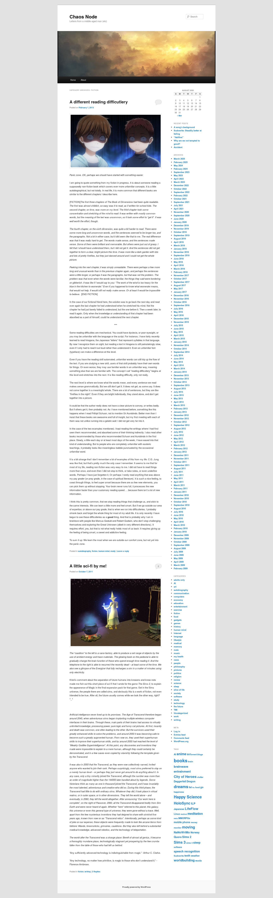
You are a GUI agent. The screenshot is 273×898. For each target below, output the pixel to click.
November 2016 (181, 298)
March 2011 (179, 485)
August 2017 (180, 285)
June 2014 (179, 358)
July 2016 (178, 308)
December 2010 (181, 495)
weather (195, 855)
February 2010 (181, 528)
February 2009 (181, 568)
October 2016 (180, 301)
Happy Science (188, 797)
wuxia (198, 860)
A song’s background (184, 127)
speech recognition (187, 851)
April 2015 (179, 335)
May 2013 (178, 398)
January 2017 (180, 291)
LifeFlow (191, 808)
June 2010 (179, 515)
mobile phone (182, 822)
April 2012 (179, 441)
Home (73, 79)
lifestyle (177, 639)
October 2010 (180, 501)
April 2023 (179, 178)
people (177, 663)
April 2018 (179, 265)
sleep (176, 686)
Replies (96, 871)
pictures (178, 669)
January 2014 (180, 371)
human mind (103, 551)
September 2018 (181, 255)
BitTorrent (192, 754)
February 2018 (181, 271)
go (201, 787)
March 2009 (179, 565)
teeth (187, 855)
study (112, 551)
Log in (177, 731)
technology (179, 703)
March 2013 (179, 405)
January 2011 (180, 491)
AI (175, 583)
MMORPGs (184, 818)
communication (181, 593)
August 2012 (180, 428)
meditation (195, 813)
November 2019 (181, 228)
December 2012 (181, 415)
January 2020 (180, 222)
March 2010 (179, 524)
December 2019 (181, 225)
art (175, 586)
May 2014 (178, 361)
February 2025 (181, 162)
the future (178, 706)
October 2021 (180, 198)
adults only (179, 579)
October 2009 (180, 541)
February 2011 (181, 488)
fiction (94, 551)
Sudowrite (179, 855)
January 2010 (180, 531)
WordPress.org (181, 741)
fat (190, 787)
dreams (181, 786)
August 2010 (180, 508)
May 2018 (178, 261)
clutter (200, 777)
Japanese (179, 809)
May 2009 (178, 558)
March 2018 (179, 268)
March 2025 (179, 158)
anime (181, 753)
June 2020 (179, 218)
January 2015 (180, 341)
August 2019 (180, 238)
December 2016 (181, 295)
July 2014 (178, 355)
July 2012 (178, 431)
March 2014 (179, 368)
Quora (178, 837)
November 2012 (181, 418)
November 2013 (181, 378)
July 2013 (178, 391)
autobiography (84, 551)
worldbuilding (184, 860)
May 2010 (178, 518)
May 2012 (178, 438)
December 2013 (181, 375)
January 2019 (180, 248)
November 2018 (181, 251)
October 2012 (180, 421)
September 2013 (181, 385)
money (194, 822)
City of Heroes (185, 776)
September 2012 (181, 425)
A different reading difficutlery (99, 102)
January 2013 (180, 411)
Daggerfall (180, 781)
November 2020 (181, 211)
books (180, 760)
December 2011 (181, 455)
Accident (178, 147)
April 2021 (179, 208)
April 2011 (179, 481)
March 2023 (179, 181)
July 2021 (178, 205)
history (177, 626)
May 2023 (178, 175)
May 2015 (178, 331)
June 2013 (179, 395)
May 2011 (178, 478)
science (177, 683)
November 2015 (181, 321)
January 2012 (180, 451)
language (178, 636)
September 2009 (181, 544)
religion (177, 676)
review (177, 679)
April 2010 (179, 521)
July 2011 (178, 471)
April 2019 (179, 242)
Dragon (191, 781)
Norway (195, 832)
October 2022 (180, 188)
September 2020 (181, 215)
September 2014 (181, 351)
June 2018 (179, 258)
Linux (177, 813)
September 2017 (181, 281)
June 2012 (179, 435)
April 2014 (179, 365)
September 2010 (181, 504)
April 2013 (179, 401)
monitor (177, 827)
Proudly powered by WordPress (136, 887)
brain (190, 761)
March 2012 (179, 445)
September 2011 (181, 465)
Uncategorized (181, 713)
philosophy (179, 666)
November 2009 (181, 538)
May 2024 (178, 165)
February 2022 (181, 195)
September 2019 (181, 235)
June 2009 (179, 554)
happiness (179, 791)
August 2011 (180, 468)
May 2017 (178, 288)
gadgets (178, 619)
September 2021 (181, 202)
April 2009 (179, 561)
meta (176, 649)
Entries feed (179, 734)
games (177, 623)
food (176, 616)
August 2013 (180, 388)
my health (178, 656)
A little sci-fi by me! (88, 566)
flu (193, 787)
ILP (193, 803)
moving (188, 827)
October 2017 (180, 278)
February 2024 (181, 168)
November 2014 (181, 345)
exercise (178, 609)
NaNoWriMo (182, 832)
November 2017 (181, 275)
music (177, 653)
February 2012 (181, 448)
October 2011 (180, 461)
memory (178, 646)
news (176, 659)
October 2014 (180, 348)
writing (88, 871)
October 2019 (180, 231)
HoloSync (182, 803)
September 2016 (181, 305)
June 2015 (179, 328)
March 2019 (179, 245)
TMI (175, 709)
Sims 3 (180, 842)
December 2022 (181, 185)
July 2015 (178, 325)
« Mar (179, 115)
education (178, 603)
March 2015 (179, 338)
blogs (200, 754)
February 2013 (181, 408)
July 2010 (178, 511)
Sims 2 (186, 837)
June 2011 (179, 475)
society (177, 693)
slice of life (179, 689)
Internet (177, 633)
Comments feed (181, 737)
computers (179, 596)
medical (178, 643)
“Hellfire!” (179, 137)
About (83, 79)
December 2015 (181, 318)
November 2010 (181, 498)
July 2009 (178, 551)
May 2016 (178, 311)
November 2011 (181, 458)
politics (177, 673)
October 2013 (180, 381)
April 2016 (179, 315)
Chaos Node (83, 16)
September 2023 (181, 172)
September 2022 (181, 192)
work (176, 716)
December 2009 (181, 535)
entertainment (180, 606)
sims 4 (189, 842)
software (178, 696)
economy (178, 599)
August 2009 (180, 548)
